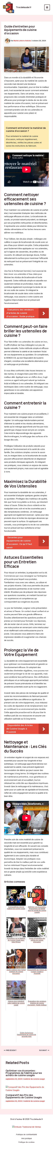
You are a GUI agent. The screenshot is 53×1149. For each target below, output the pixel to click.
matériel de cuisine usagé (34, 1079)
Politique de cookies (26, 1142)
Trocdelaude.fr (23, 7)
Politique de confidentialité (26, 1134)
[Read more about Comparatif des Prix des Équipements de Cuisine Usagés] (26, 1089)
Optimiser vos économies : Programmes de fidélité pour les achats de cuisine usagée (24, 1073)
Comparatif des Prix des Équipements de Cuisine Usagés (24, 1096)
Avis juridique (26, 1138)
